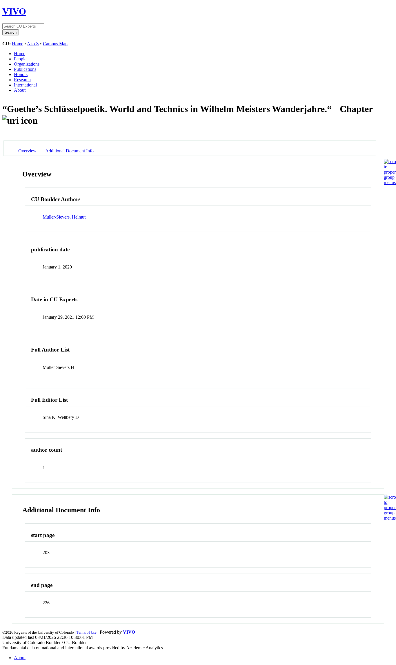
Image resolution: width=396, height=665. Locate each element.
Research (22, 79)
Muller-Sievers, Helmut (64, 217)
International (25, 84)
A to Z (33, 43)
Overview (27, 150)
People (20, 58)
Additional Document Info (69, 150)
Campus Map (55, 43)
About (20, 90)
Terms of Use (87, 632)
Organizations (26, 64)
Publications (25, 69)
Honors (21, 74)
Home (17, 43)
